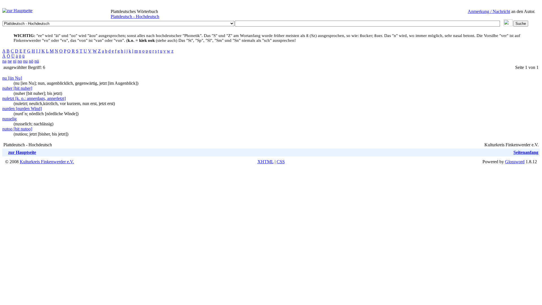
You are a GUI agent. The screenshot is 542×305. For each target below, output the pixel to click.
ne (10, 61)
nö (31, 61)
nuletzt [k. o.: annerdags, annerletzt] (34, 98)
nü (36, 61)
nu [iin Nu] (12, 78)
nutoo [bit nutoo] (17, 129)
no (20, 61)
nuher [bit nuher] (17, 88)
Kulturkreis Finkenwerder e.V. (47, 161)
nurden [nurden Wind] (22, 108)
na (4, 61)
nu (25, 61)
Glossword (514, 161)
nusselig (9, 118)
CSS (281, 161)
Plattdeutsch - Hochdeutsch (135, 16)
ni (14, 61)
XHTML (265, 161)
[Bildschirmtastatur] (508, 24)
